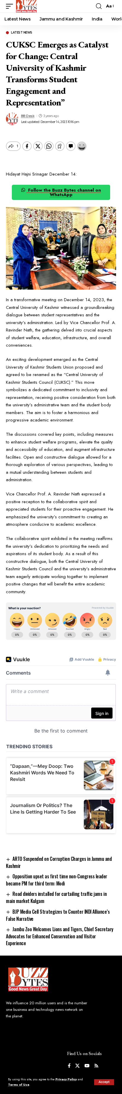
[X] (77, 1066)
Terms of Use (18, 1084)
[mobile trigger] (11, 6)
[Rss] (96, 1066)
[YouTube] (87, 1066)
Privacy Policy (66, 1079)
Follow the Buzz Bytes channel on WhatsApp (64, 192)
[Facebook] (69, 1066)
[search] (98, 6)
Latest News (21, 32)
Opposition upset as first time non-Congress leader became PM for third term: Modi (56, 880)
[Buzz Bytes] (26, 6)
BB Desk (28, 116)
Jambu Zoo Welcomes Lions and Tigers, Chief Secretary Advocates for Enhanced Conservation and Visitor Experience (59, 936)
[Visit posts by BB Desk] (12, 119)
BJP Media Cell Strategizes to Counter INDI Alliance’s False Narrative (58, 915)
